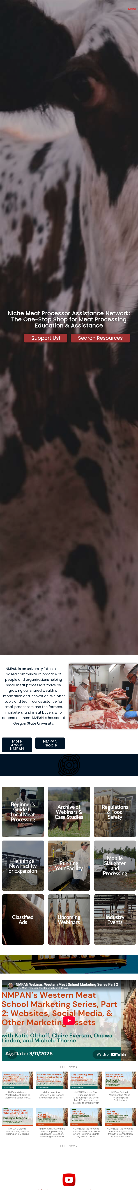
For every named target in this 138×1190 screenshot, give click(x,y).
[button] (73, 1067)
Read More (23, 833)
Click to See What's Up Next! (69, 937)
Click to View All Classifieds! (23, 931)
